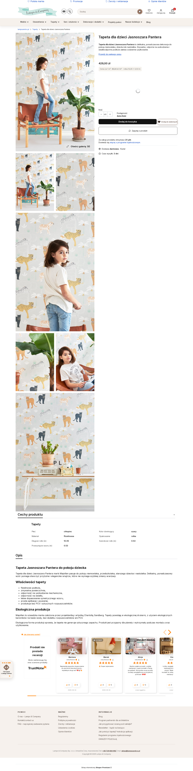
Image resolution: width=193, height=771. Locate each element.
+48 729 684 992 (109, 751)
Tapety (35, 29)
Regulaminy (63, 716)
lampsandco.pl (23, 29)
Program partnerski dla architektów (114, 720)
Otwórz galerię (80, 146)
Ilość (101, 110)
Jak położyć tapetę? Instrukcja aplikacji (115, 731)
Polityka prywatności (67, 720)
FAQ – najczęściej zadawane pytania (33, 724)
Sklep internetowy (95, 768)
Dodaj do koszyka (128, 121)
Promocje (78, 1)
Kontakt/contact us (26, 720)
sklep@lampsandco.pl (130, 751)
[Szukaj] (139, 11)
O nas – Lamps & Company (29, 716)
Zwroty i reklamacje (118, 1)
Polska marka (37, 1)
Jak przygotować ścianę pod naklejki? (115, 724)
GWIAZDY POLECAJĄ (108, 739)
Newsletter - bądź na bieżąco (111, 728)
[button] (165, 632)
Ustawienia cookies (66, 728)
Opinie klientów (158, 1)
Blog (101, 716)
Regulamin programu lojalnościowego (115, 735)
